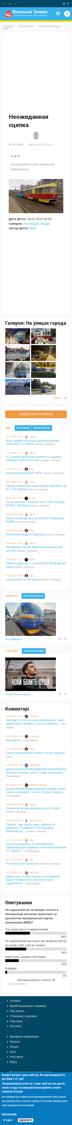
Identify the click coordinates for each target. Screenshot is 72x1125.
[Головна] (25, 13)
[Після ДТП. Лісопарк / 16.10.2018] (43, 369)
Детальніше (9, 1114)
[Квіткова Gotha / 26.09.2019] (43, 335)
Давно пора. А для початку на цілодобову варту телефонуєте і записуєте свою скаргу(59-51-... (33, 880)
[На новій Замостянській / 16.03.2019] (43, 352)
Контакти (15, 1026)
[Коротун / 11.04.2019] (17, 352)
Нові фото (16, 1056)
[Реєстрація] (68, 3)
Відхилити (25, 1120)
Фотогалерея (26, 26)
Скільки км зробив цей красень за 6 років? (33, 808)
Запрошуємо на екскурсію (23, 579)
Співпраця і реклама (23, 1016)
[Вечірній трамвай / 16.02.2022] (17, 335)
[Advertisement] (36, 73)
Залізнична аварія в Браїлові (25, 534)
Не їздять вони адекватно (22, 863)
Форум (14, 1046)
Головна (8, 26)
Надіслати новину (36, 414)
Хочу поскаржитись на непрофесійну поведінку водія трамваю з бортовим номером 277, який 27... (36, 847)
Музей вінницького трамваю (28, 1005)
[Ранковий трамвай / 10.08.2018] (43, 386)
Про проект (17, 1011)
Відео (13, 1061)
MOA (5, 28)
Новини (15, 1041)
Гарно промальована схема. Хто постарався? (35, 752)
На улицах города (49, 26)
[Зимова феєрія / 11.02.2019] (17, 369)
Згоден (7, 1120)
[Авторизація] (64, 3)
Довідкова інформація (24, 1036)
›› (65, 398)
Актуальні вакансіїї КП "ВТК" (24, 473)
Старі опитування (17, 984)
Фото (13, 1051)
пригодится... (14, 740)
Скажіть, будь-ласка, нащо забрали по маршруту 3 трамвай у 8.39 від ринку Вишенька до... (30, 828)
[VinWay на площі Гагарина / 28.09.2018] (17, 386)
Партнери (16, 1021)
